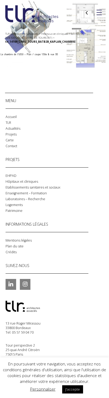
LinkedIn (11, 284)
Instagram (25, 284)
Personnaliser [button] (43, 389)
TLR (8, 122)
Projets (11, 134)
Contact (11, 146)
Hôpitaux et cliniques (22, 181)
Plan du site (15, 246)
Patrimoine (14, 210)
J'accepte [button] (72, 389)
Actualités (13, 128)
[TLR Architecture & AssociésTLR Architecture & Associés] (32, 306)
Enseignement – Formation (26, 193)
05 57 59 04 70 (23, 332)
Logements (14, 205)
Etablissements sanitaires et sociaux (33, 187)
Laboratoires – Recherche (25, 199)
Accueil (11, 117)
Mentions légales (19, 240)
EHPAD (11, 175)
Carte (10, 140)
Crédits (11, 252)
